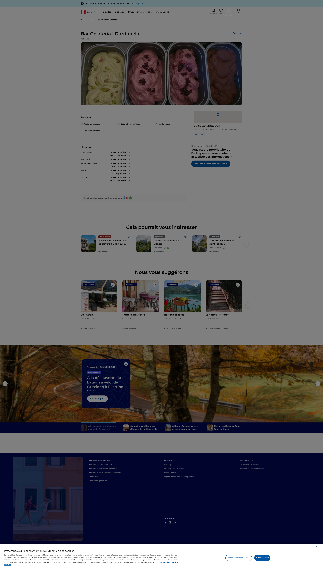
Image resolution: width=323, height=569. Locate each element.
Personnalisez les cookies (239, 558)
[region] (161, 556)
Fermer (318, 547)
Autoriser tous (262, 558)
